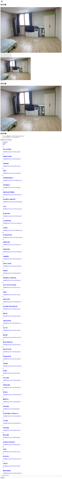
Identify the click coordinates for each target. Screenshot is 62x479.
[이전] (3, 55)
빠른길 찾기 (3, 139)
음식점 (4, 143)
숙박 (4, 144)
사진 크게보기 (8, 139)
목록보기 (2, 477)
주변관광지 (5, 142)
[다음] (8, 55)
